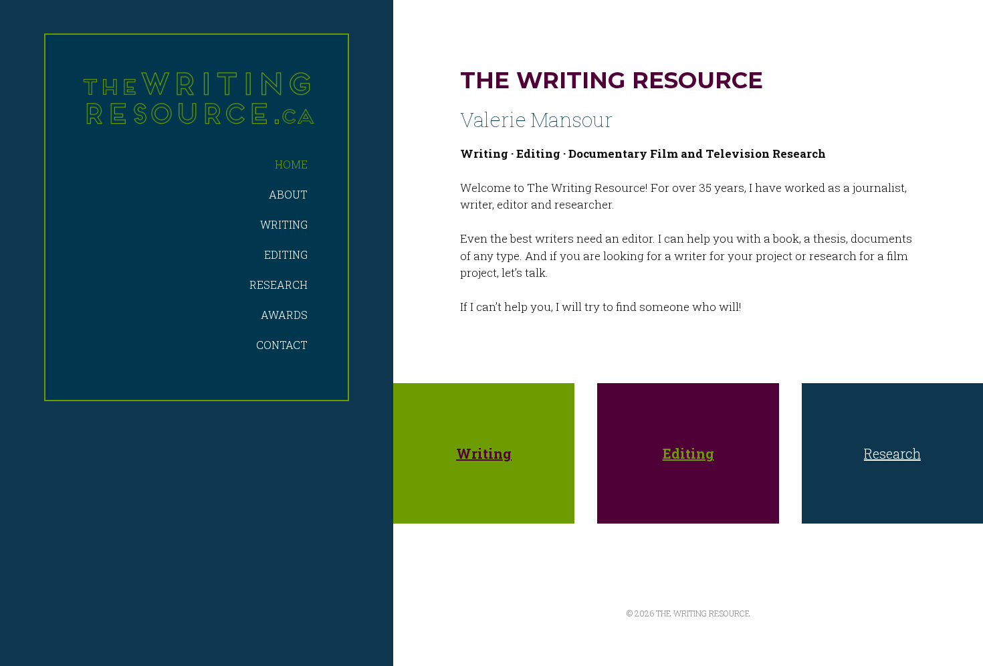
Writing (284, 224)
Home (291, 164)
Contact (282, 345)
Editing (286, 254)
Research (278, 285)
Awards (284, 315)
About (288, 194)
